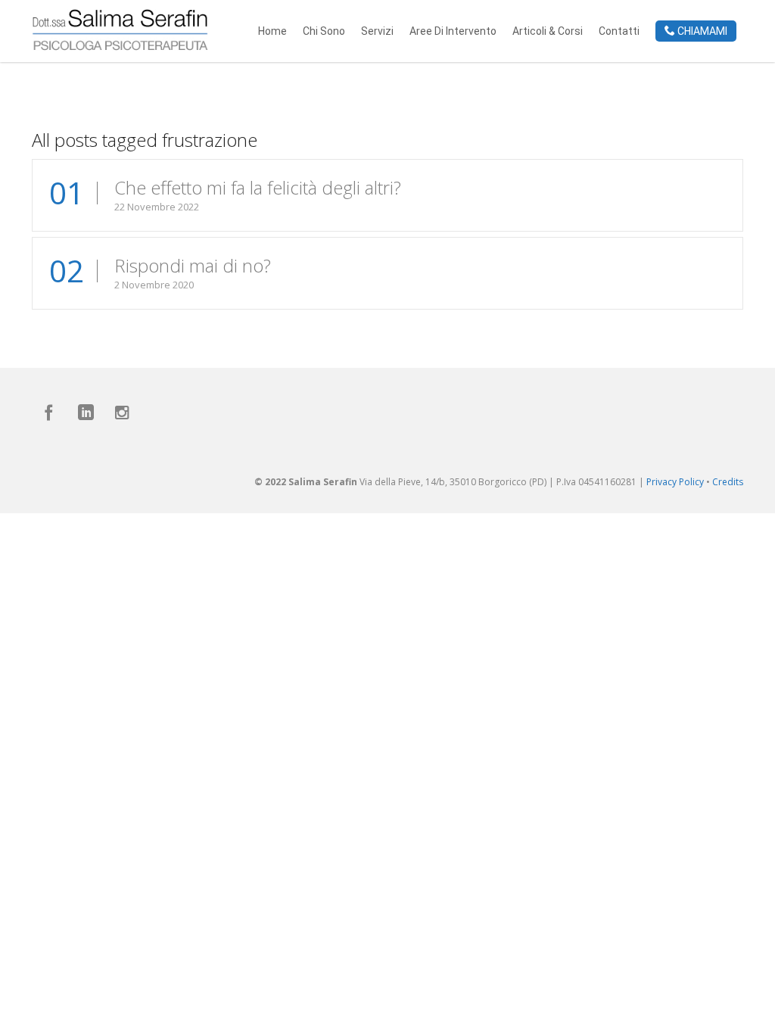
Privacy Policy (675, 481)
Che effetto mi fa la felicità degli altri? (257, 187)
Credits (727, 481)
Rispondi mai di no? (192, 265)
